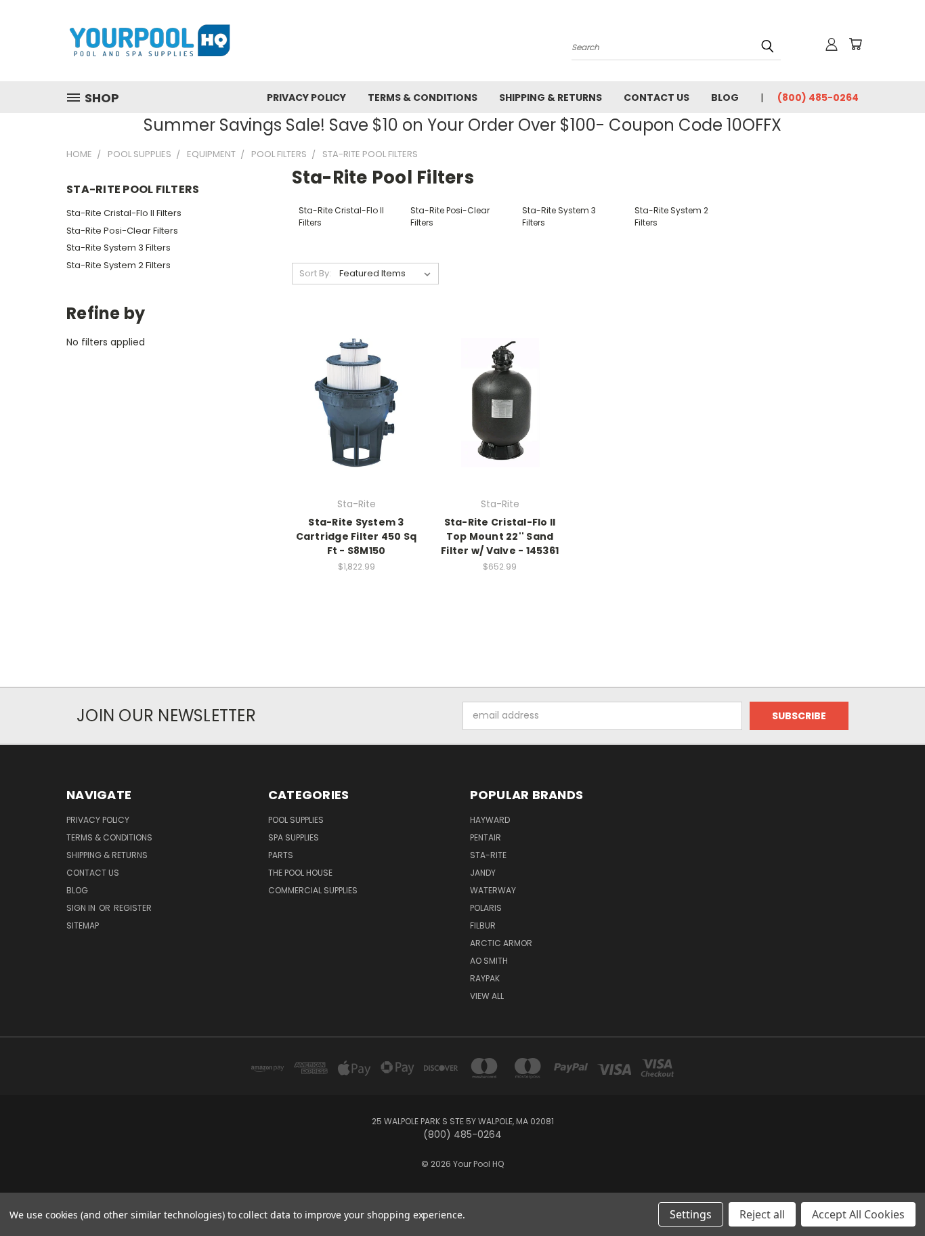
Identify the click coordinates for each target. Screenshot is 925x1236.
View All (487, 996)
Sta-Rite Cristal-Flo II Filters (123, 213)
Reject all (762, 1214)
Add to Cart (356, 426)
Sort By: (315, 273)
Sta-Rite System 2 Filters (118, 265)
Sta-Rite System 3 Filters (118, 247)
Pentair (485, 837)
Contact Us (656, 97)
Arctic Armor (501, 943)
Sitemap (82, 925)
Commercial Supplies (313, 890)
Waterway (493, 890)
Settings (691, 1214)
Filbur (483, 925)
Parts (280, 855)
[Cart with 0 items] (855, 44)
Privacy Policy (306, 97)
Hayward (490, 820)
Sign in (82, 908)
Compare (352, 401)
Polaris (486, 908)
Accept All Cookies (858, 1214)
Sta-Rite (488, 855)
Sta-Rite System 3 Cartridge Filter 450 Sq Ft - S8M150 (356, 536)
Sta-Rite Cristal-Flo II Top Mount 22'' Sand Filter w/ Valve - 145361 (500, 536)
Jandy (483, 872)
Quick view (356, 375)
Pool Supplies (296, 820)
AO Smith (489, 960)
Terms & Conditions (422, 97)
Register (133, 908)
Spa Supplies (293, 837)
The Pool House (300, 872)
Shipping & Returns (550, 97)
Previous (889, 1193)
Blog (725, 97)
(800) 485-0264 (818, 97)
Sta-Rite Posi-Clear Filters (122, 230)
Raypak (485, 978)
